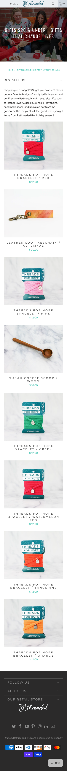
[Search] (54, 3)
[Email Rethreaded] (52, 726)
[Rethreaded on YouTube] (27, 726)
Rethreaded (19, 737)
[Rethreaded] (33, 4)
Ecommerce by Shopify (50, 737)
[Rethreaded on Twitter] (14, 726)
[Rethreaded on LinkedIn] (46, 726)
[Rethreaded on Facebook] (20, 726)
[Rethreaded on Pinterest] (33, 726)
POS (29, 737)
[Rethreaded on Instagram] (40, 726)
